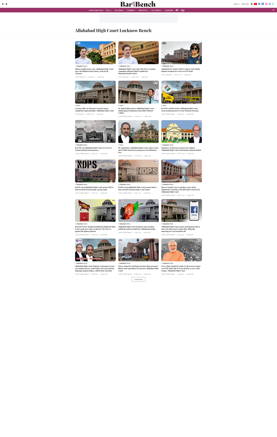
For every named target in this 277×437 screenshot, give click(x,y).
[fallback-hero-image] (95, 52)
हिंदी (177, 10)
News (108, 10)
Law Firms (118, 10)
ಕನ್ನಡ (182, 10)
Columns (130, 10)
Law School (156, 10)
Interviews (143, 10)
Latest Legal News (96, 10)
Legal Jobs (169, 10)
